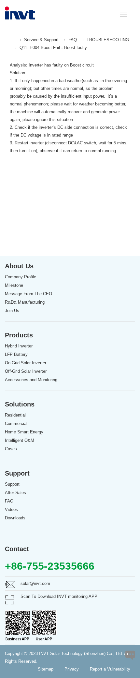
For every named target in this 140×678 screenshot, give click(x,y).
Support (12, 484)
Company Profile (20, 276)
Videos (11, 509)
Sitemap (45, 669)
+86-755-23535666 (49, 566)
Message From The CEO (28, 293)
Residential (15, 415)
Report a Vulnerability (110, 669)
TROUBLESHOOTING (108, 39)
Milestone (14, 285)
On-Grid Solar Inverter (25, 362)
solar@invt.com (35, 583)
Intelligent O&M (19, 440)
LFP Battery (16, 354)
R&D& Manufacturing (25, 302)
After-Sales (15, 492)
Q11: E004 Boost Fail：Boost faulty (53, 47)
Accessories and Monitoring (31, 379)
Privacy (71, 669)
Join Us (12, 310)
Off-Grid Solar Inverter (26, 371)
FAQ (72, 39)
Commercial (16, 423)
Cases (11, 448)
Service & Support (41, 39)
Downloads (15, 517)
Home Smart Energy (24, 432)
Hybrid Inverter (19, 346)
